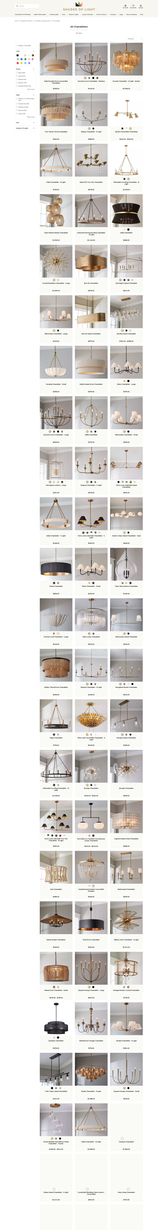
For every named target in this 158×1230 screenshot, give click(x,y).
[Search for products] (17, 6)
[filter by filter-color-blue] (21, 59)
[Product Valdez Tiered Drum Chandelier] (56, 665)
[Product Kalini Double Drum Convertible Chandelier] (56, 59)
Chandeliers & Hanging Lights (42, 21)
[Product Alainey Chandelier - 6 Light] (91, 109)
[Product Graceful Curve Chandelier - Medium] (91, 59)
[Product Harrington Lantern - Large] (56, 463)
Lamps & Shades (87, 14)
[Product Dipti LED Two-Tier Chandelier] (91, 160)
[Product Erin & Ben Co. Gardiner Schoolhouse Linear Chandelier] (91, 816)
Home (16, 21)
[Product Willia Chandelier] (91, 412)
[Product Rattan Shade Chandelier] (56, 917)
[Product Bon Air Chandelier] (91, 261)
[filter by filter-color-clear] (29, 55)
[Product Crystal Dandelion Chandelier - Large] (56, 261)
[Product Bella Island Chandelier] (126, 867)
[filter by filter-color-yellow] (21, 63)
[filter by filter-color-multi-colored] (33, 59)
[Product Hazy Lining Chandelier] (126, 1170)
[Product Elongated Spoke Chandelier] (126, 665)
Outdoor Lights (74, 14)
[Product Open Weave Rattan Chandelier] (56, 210)
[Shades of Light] (79, 5)
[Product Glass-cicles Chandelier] (91, 614)
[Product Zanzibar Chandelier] (56, 1018)
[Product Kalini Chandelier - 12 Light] (91, 1119)
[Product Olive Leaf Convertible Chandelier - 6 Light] (91, 715)
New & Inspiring (132, 14)
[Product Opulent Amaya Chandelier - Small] (126, 1069)
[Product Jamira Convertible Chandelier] (126, 109)
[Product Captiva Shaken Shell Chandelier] (126, 816)
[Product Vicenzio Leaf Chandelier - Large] (56, 614)
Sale (141, 14)
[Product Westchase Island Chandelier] (126, 614)
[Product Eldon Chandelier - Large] (126, 362)
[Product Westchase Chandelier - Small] (126, 412)
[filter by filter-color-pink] (29, 59)
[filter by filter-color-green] (25, 59)
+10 (134, 482)
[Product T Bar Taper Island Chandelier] (56, 1069)
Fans (63, 14)
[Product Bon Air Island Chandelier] (91, 311)
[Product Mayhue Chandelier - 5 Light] (91, 463)
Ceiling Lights (54, 14)
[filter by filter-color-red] (17, 63)
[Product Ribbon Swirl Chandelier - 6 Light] (126, 917)
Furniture (113, 14)
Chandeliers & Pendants (23, 14)
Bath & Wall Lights (40, 14)
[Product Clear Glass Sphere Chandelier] (126, 564)
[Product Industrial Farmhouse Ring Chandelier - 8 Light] (91, 210)
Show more (31, 89)
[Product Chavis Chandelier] (56, 564)
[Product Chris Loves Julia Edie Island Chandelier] (126, 463)
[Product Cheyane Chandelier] (126, 1119)
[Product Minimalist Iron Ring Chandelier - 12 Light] (56, 766)
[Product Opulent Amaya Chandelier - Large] (91, 968)
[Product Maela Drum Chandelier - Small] (56, 968)
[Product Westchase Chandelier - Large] (56, 311)
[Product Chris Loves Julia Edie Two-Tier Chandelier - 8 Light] (56, 816)
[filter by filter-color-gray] (17, 59)
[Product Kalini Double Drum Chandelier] (91, 362)
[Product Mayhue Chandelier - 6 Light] (91, 665)
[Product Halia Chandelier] (126, 210)
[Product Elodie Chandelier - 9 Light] (91, 1069)
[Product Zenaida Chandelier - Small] (56, 362)
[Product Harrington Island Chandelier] (126, 261)
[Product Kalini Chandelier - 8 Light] (56, 160)
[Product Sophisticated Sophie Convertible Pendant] (91, 867)
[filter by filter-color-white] (21, 55)
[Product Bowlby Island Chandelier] (126, 311)
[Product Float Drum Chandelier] (91, 917)
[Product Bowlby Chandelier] (91, 766)
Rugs (121, 14)
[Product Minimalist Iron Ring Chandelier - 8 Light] (126, 160)
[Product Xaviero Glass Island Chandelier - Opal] (126, 513)
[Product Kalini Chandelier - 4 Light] (56, 513)
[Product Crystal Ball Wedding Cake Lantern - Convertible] (91, 1170)
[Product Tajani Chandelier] (56, 715)
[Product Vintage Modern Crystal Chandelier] (126, 968)
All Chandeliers (56, 21)
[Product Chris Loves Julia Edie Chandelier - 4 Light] (91, 513)
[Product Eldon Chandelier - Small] (91, 564)
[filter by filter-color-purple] (29, 63)
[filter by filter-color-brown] (33, 55)
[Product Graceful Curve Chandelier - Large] (56, 412)
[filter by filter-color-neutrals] (25, 55)
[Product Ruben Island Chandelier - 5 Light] (56, 1170)
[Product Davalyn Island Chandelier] (126, 715)
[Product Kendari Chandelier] (126, 766)
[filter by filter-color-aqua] (25, 63)
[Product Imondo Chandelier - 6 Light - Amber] (126, 59)
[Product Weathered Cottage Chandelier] (91, 1018)
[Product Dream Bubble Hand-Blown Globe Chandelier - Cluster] (56, 1119)
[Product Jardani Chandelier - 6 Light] (126, 1018)
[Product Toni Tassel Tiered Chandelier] (56, 109)
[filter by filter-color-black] (17, 55)
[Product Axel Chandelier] (56, 867)
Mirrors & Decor (101, 14)
